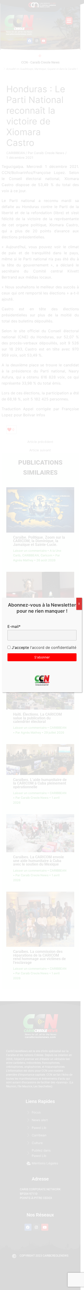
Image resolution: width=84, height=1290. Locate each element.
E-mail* (14, 626)
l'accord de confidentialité (52, 647)
